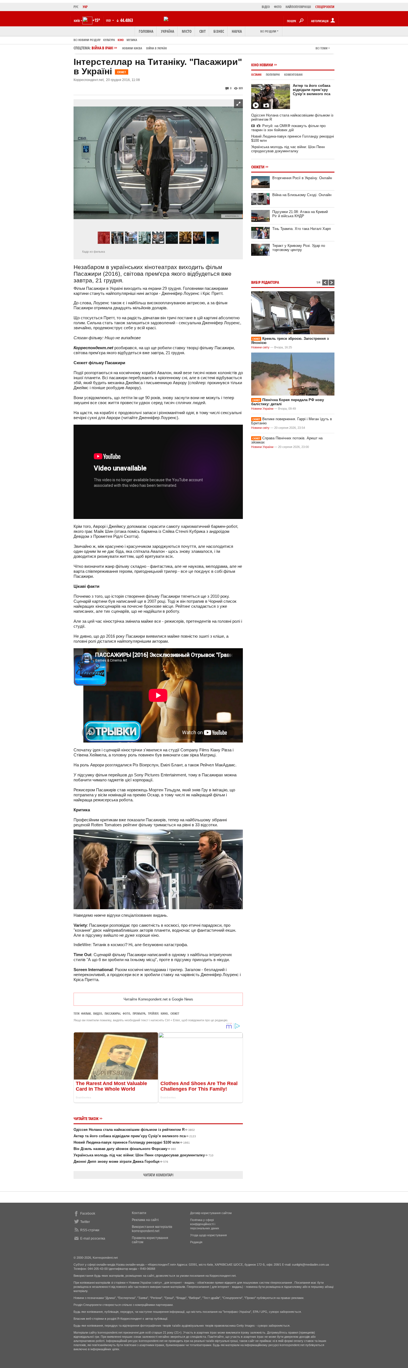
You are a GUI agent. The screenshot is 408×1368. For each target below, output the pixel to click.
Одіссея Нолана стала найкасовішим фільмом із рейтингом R (134, 1130)
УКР (85, 6)
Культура (109, 40)
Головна (146, 31)
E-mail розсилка (92, 1238)
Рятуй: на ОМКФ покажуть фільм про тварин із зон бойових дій (288, 128)
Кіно (121, 40)
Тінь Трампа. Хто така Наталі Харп (301, 229)
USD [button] (109, 20)
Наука (237, 31)
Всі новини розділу (87, 40)
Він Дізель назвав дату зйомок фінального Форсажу (125, 1149)
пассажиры (112, 1013)
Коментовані (293, 74)
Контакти (139, 1213)
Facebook (87, 1213)
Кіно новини (262, 64)
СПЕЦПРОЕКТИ (324, 6)
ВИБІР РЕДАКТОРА (265, 282)
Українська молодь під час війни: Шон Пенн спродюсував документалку (143, 1155)
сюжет (174, 1013)
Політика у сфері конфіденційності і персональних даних (204, 1224)
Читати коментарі (158, 1174)
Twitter (85, 1222)
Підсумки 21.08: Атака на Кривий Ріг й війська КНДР (300, 214)
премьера (139, 1013)
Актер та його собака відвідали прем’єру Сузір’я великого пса (135, 1136)
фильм (86, 1013)
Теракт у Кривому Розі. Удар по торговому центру (298, 248)
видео (97, 1013)
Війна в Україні (156, 48)
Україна (167, 31)
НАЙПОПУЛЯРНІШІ (298, 6)
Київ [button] (77, 21)
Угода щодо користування (208, 1235)
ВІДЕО (266, 6)
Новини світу (260, 347)
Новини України (262, 408)
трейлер (153, 1013)
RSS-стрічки (89, 1230)
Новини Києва (132, 48)
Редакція (196, 1242)
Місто (187, 31)
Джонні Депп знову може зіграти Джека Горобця (121, 1161)
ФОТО (277, 6)
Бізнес (218, 31)
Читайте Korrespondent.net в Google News (158, 999)
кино (164, 1013)
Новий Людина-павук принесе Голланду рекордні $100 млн (132, 1142)
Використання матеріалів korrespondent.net (152, 1229)
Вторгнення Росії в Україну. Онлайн (302, 178)
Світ (202, 31)
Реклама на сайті (145, 1220)
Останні (256, 74)
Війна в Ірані (129, 47)
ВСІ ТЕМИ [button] (322, 48)
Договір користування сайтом (211, 1213)
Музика (132, 40)
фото (126, 1013)
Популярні (273, 74)
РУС (76, 6)
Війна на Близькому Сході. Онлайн (301, 195)
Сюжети (258, 166)
